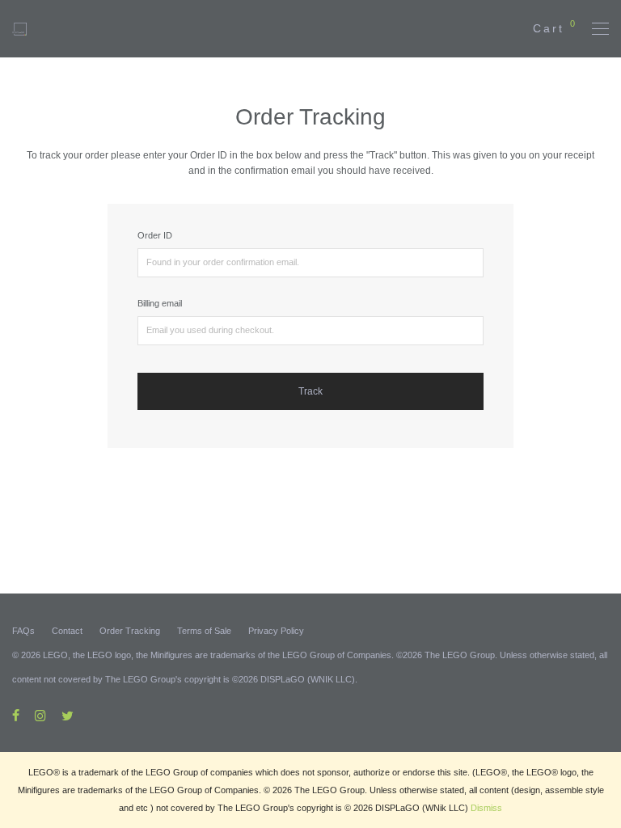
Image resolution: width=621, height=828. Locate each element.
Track (310, 391)
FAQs (23, 631)
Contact (67, 631)
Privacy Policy (276, 631)
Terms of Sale (204, 631)
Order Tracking (129, 631)
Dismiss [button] (486, 808)
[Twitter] (67, 715)
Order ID (154, 235)
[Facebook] (15, 715)
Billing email (159, 303)
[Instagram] (40, 715)
